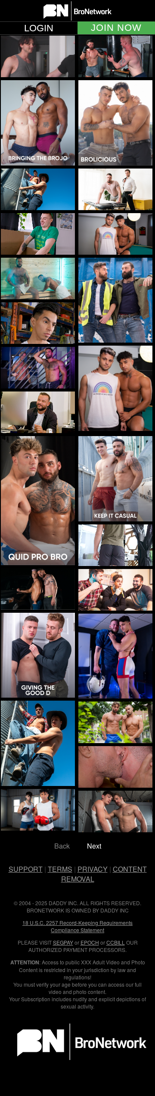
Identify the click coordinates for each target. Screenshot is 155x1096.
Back (62, 846)
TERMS (60, 869)
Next (94, 846)
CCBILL (115, 942)
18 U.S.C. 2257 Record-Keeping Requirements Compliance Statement (77, 926)
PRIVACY (93, 869)
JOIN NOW (116, 28)
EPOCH (90, 942)
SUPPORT (26, 869)
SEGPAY (63, 942)
